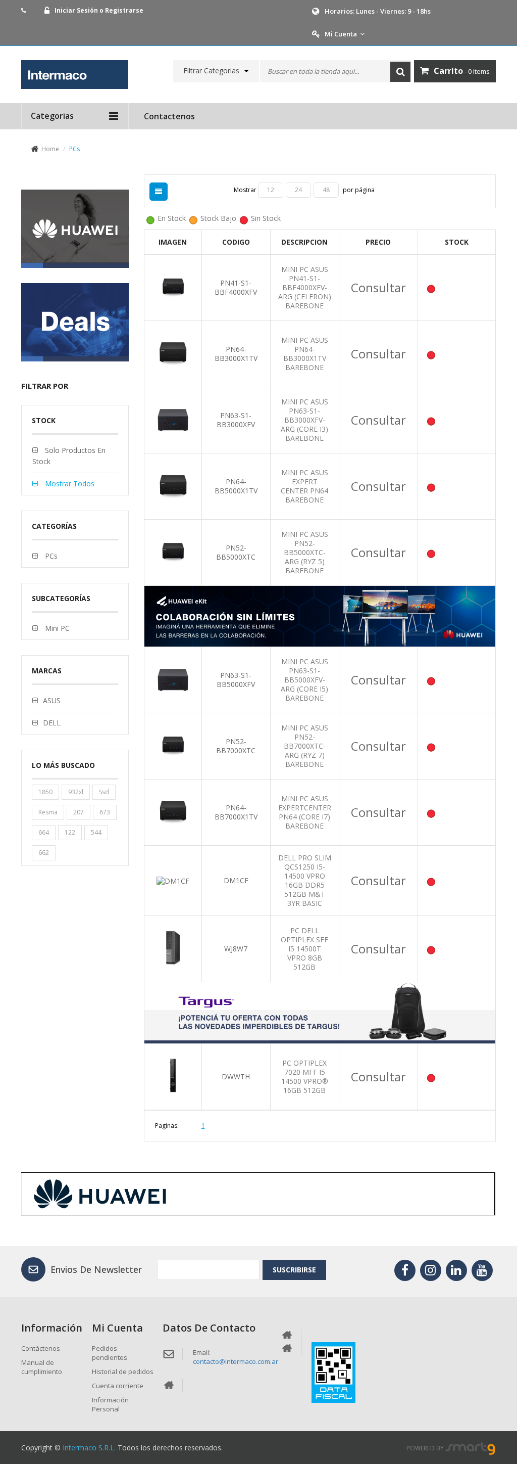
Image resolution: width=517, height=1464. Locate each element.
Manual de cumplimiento (41, 1367)
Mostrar (246, 190)
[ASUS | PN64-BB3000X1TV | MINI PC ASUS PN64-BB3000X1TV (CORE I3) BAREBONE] (173, 352)
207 (78, 812)
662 (43, 852)
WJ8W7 (235, 948)
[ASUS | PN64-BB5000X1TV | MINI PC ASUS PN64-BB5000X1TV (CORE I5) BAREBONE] (173, 485)
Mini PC (56, 628)
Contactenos (169, 116)
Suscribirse (294, 1269)
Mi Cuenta (341, 33)
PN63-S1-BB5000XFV (236, 679)
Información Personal (110, 1404)
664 (43, 832)
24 (298, 190)
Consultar (378, 287)
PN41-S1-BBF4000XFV (236, 287)
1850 (45, 792)
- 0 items (462, 70)
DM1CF (236, 880)
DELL (52, 722)
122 (70, 832)
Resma (48, 812)
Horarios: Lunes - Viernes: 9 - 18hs (378, 11)
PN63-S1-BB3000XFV (236, 419)
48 (326, 190)
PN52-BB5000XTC (235, 552)
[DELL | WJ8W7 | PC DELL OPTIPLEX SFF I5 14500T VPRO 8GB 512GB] (173, 948)
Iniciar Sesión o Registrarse (99, 10)
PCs (50, 556)
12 (270, 190)
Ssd (104, 792)
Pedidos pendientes (109, 1353)
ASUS (52, 700)
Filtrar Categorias (211, 70)
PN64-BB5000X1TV (236, 486)
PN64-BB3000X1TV (236, 353)
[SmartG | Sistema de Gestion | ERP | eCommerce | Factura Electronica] (470, 1448)
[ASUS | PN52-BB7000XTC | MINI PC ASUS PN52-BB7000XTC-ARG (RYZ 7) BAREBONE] (173, 745)
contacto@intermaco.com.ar (235, 1361)
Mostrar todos (68, 483)
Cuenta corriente (117, 1385)
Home (50, 149)
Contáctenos (40, 1348)
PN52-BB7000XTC (235, 746)
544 (96, 832)
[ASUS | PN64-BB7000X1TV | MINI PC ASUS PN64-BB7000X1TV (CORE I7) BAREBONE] (173, 811)
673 (104, 812)
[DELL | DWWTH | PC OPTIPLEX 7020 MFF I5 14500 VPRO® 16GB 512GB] (173, 1076)
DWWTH (236, 1076)
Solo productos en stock (69, 455)
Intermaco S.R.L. (89, 1447)
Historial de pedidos (122, 1371)
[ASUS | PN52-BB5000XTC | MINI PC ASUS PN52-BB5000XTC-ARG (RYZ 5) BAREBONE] (173, 551)
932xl (75, 792)
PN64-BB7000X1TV (236, 812)
